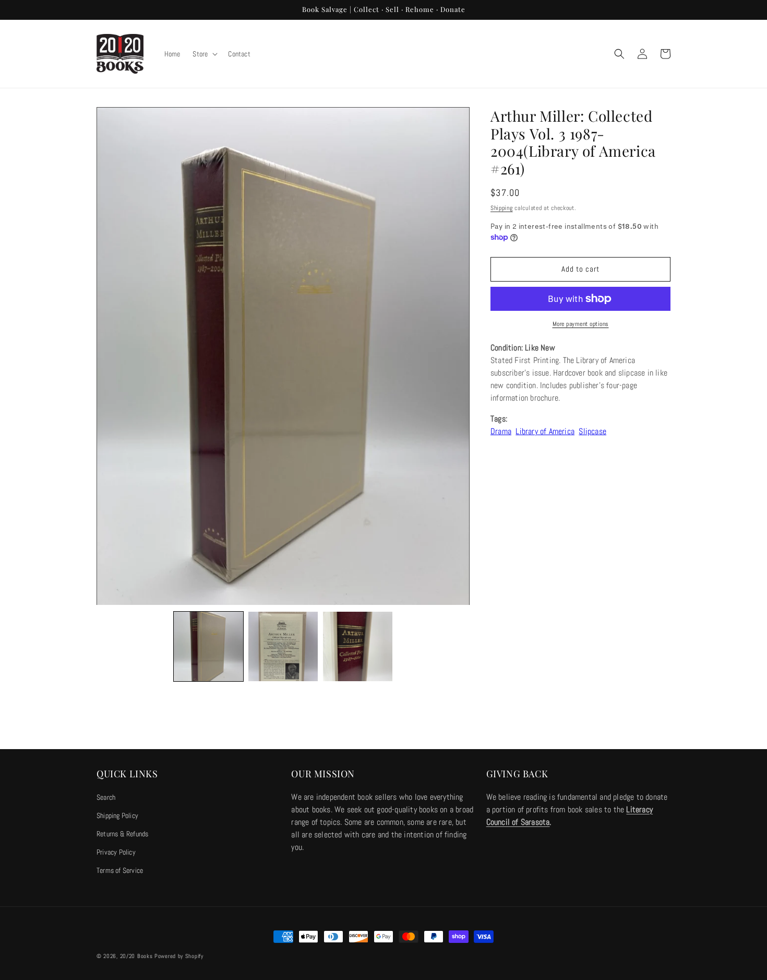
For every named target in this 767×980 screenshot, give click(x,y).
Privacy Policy (116, 852)
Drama (500, 431)
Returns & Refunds (122, 833)
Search (106, 797)
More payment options (581, 324)
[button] (204, 54)
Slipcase (592, 431)
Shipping (501, 208)
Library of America (545, 431)
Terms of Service (120, 870)
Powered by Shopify (178, 956)
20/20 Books (136, 956)
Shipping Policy (117, 815)
